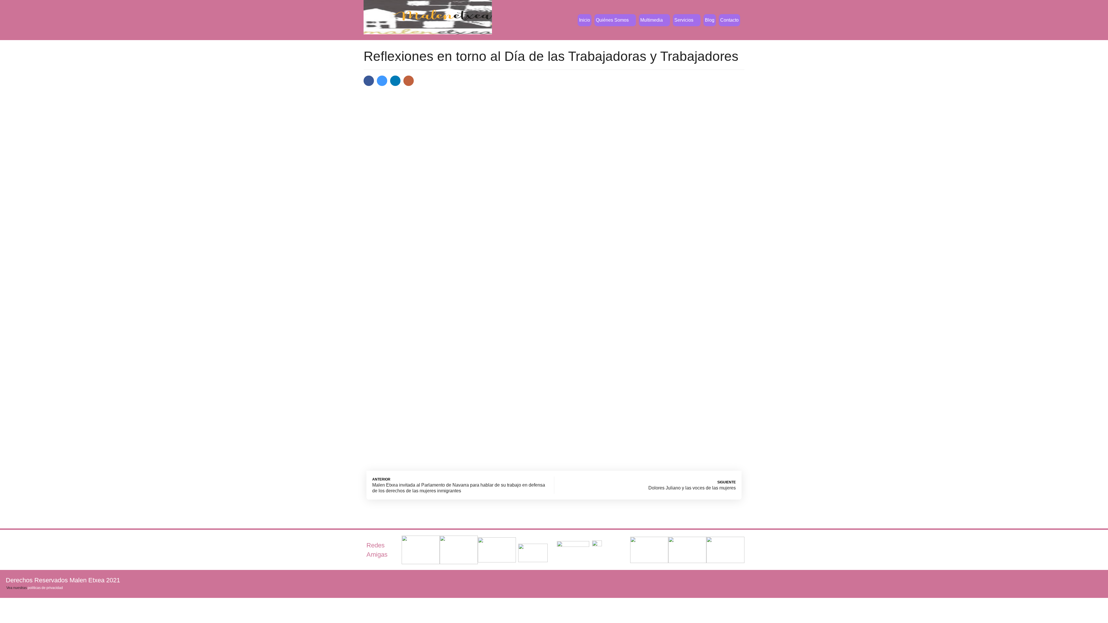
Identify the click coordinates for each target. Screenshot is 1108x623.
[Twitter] (382, 81)
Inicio (584, 20)
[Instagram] (1096, 580)
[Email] (408, 81)
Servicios (683, 20)
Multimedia (651, 20)
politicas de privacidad (45, 588)
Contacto (729, 20)
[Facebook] (369, 81)
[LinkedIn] (395, 81)
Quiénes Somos (612, 20)
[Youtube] (1077, 580)
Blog (709, 20)
